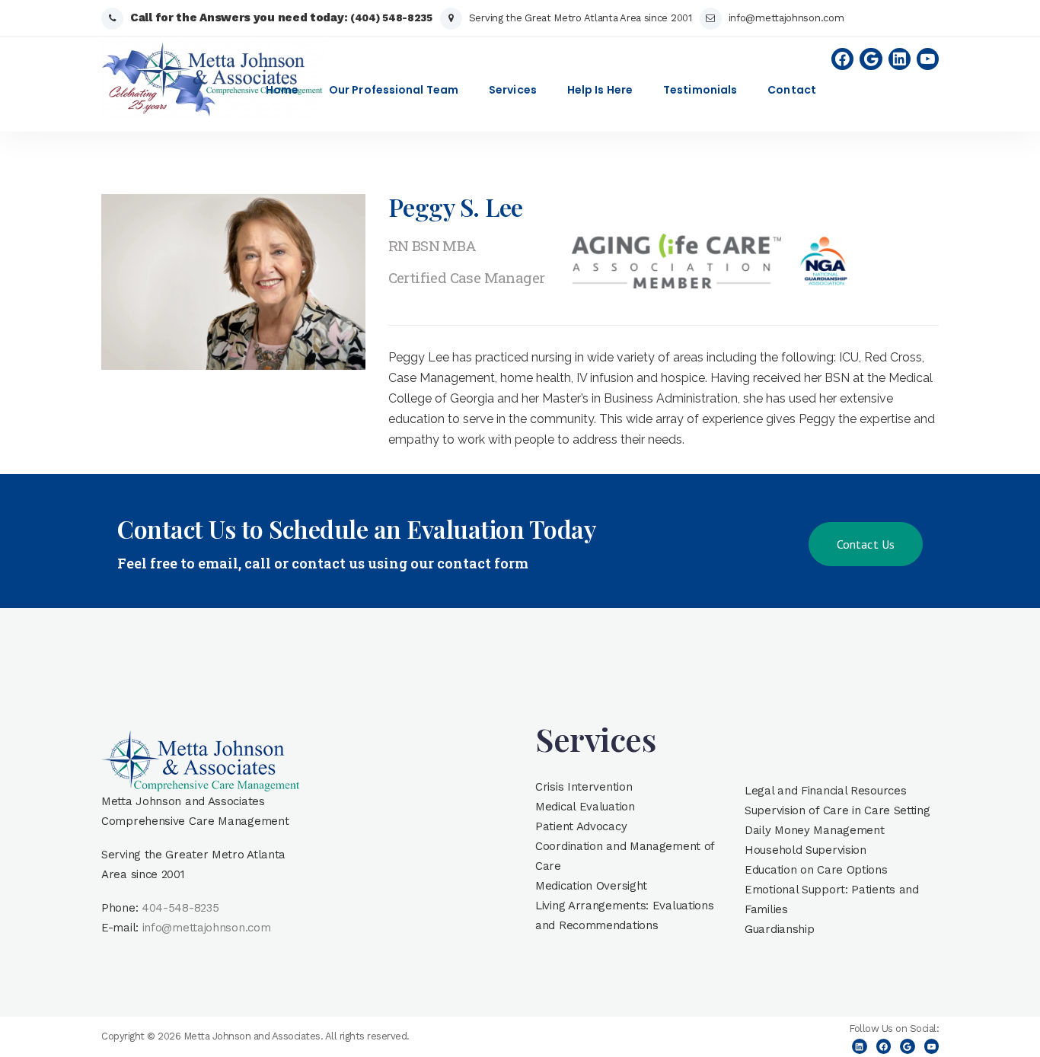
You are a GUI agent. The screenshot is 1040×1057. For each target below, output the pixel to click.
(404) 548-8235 (391, 18)
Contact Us (866, 544)
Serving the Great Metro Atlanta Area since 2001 (580, 18)
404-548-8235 (180, 908)
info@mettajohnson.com (786, 18)
